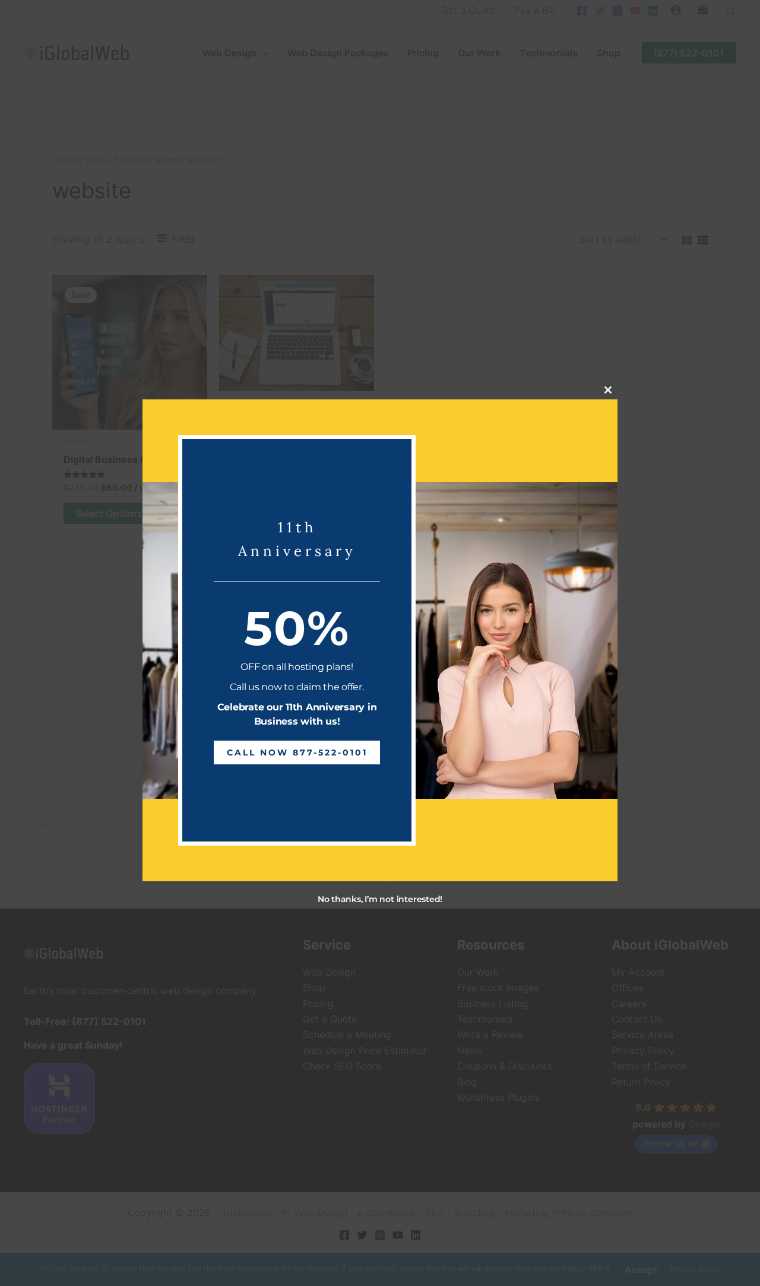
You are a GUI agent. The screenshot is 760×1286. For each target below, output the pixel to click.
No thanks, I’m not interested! (380, 899)
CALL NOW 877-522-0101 (297, 752)
